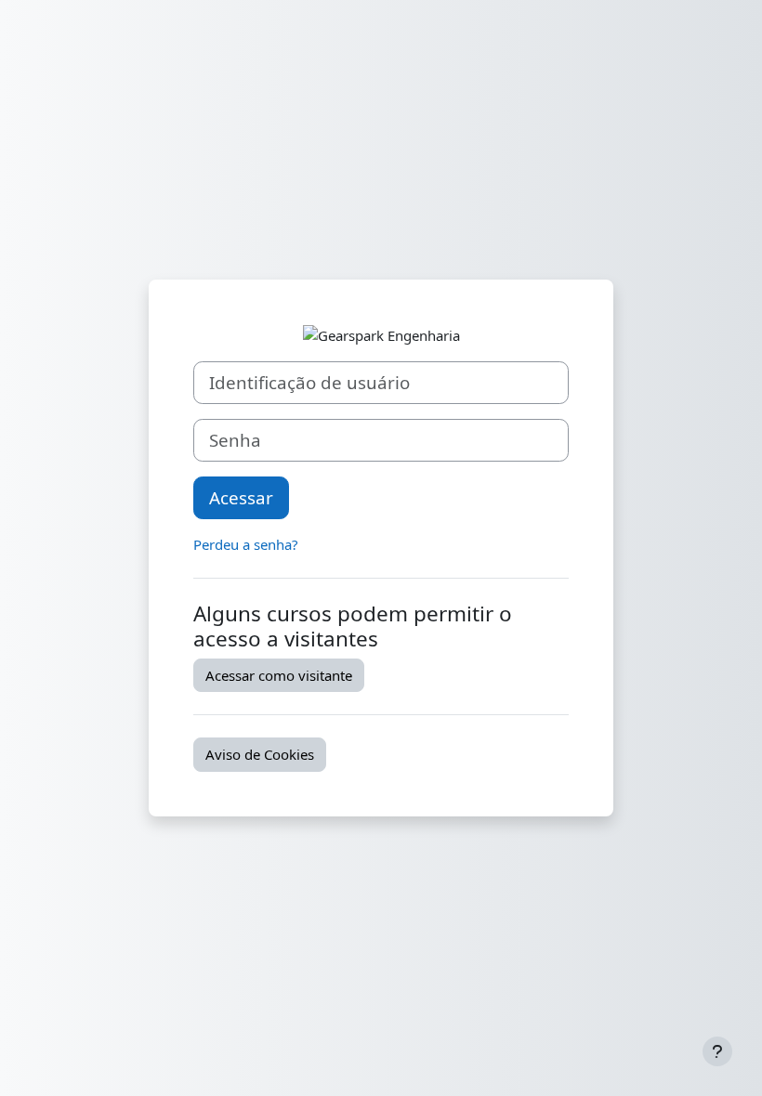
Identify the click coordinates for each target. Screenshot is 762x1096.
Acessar (241, 497)
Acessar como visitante (278, 675)
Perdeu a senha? (245, 544)
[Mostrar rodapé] (717, 1051)
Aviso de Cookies (259, 754)
